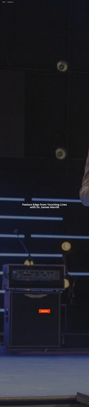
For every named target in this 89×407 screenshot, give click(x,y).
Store (3, 2)
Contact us (10, 2)
